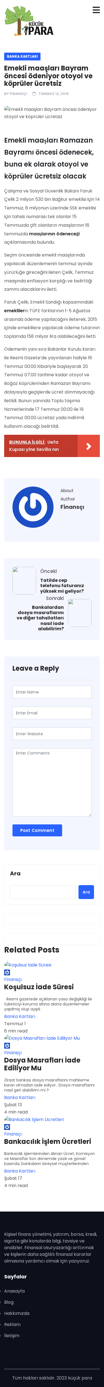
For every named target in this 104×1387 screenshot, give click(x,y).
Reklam (12, 1324)
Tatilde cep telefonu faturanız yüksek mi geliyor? (62, 586)
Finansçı (18, 93)
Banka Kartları (22, 56)
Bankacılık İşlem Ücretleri (47, 1142)
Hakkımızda (16, 1313)
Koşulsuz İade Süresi (39, 987)
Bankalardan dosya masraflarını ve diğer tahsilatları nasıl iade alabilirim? (40, 618)
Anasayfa (14, 1291)
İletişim (11, 1335)
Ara (15, 873)
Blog (9, 1302)
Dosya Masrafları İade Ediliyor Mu (42, 1064)
